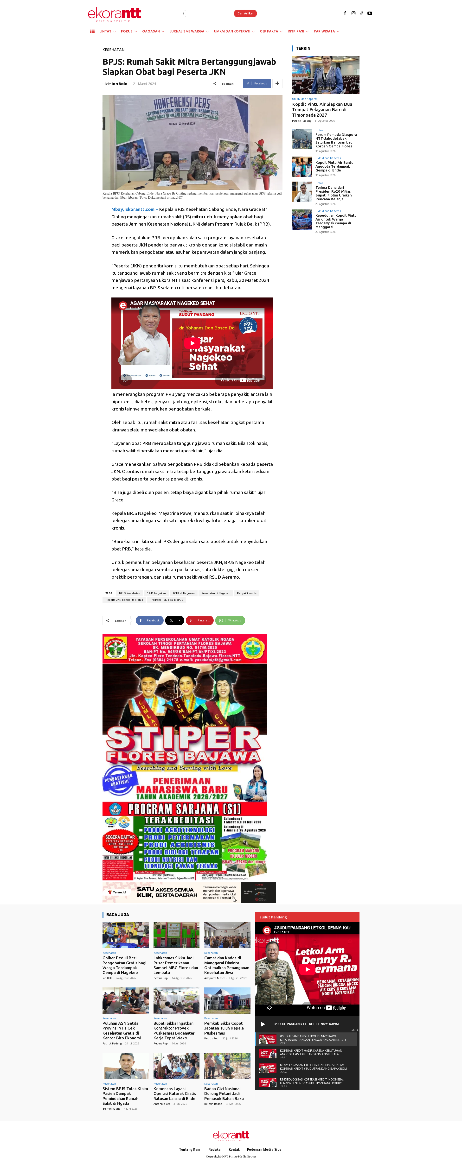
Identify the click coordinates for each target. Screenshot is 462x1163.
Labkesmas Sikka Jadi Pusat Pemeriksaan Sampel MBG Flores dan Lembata (176, 965)
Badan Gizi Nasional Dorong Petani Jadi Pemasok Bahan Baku (224, 1093)
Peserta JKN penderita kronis (124, 599)
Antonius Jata (162, 1104)
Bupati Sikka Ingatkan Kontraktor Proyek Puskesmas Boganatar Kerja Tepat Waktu (174, 1030)
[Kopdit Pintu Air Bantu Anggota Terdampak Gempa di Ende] (302, 167)
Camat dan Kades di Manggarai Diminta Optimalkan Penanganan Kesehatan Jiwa (226, 965)
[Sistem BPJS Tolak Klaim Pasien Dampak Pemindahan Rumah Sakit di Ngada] (126, 1066)
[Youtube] (370, 14)
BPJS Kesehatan (129, 593)
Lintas (319, 130)
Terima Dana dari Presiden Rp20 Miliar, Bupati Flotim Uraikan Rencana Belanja (333, 193)
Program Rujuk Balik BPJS (166, 599)
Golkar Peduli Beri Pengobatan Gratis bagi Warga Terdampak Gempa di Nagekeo (124, 965)
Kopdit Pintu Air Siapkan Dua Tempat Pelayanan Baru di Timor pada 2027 (322, 109)
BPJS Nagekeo (156, 593)
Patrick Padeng (301, 120)
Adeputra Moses (214, 978)
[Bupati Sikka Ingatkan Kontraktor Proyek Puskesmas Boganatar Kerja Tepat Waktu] (177, 1000)
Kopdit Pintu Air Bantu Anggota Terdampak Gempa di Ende (334, 166)
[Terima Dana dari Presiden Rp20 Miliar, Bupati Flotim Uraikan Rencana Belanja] (302, 192)
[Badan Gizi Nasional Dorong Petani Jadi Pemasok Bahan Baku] (227, 1066)
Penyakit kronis (247, 593)
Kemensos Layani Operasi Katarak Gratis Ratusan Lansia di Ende (175, 1093)
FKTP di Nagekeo (184, 593)
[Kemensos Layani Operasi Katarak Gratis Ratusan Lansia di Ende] (177, 1066)
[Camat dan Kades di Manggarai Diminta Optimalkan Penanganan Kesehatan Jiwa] (227, 935)
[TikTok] (362, 14)
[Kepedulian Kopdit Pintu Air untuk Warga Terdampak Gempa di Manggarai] (302, 219)
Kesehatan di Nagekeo (215, 593)
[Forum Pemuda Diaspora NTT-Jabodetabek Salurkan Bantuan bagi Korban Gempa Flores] (302, 139)
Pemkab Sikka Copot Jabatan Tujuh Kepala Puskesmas (224, 1028)
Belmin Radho (112, 1108)
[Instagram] (353, 14)
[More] (277, 83)
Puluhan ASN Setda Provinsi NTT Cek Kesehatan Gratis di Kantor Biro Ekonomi (122, 1030)
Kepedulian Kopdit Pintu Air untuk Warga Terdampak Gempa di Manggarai (336, 221)
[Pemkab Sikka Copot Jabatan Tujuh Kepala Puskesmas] (227, 1000)
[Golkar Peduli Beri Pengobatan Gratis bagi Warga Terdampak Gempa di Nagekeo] (126, 935)
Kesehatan (113, 49)
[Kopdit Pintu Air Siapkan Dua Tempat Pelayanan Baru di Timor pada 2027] (325, 75)
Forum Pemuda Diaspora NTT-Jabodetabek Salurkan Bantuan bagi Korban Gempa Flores (336, 140)
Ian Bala (120, 83)
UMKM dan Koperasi (305, 98)
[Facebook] (345, 14)
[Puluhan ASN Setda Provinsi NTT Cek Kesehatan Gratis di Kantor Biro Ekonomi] (126, 1000)
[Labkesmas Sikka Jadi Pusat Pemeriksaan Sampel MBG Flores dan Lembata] (177, 935)
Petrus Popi (161, 978)
